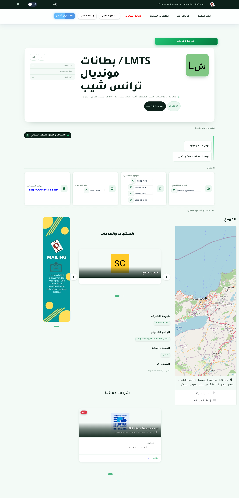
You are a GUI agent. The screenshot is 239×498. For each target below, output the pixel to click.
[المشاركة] (33, 57)
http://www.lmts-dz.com (43, 190)
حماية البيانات (133, 16)
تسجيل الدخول (109, 16)
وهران (172, 106)
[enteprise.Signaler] (41, 57)
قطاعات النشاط (159, 16)
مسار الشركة (203, 393)
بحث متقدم (204, 16)
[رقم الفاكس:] (86, 190)
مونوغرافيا (183, 16)
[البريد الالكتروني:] (174, 190)
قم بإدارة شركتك (186, 41)
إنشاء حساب (87, 16)
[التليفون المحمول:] (133, 181)
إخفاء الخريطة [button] (203, 401)
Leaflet (233, 374)
